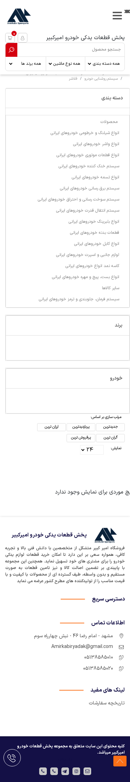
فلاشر (73, 78)
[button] (10, 38)
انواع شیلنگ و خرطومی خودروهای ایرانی (85, 133)
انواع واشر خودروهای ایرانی (96, 144)
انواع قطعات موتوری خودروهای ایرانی (88, 155)
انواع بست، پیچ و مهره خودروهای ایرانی (85, 277)
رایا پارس (65, 759)
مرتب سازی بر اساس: (105, 417)
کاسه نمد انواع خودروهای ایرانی (92, 266)
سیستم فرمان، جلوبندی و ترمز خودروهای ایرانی (79, 299)
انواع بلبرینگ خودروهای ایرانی (94, 222)
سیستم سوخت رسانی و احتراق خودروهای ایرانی (78, 199)
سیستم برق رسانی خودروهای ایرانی (89, 188)
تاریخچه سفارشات (107, 703)
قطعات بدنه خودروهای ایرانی (94, 233)
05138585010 (98, 657)
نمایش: (116, 448)
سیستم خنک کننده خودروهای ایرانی (89, 166)
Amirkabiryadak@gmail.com (82, 646)
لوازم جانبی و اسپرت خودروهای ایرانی (87, 255)
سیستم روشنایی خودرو (101, 78)
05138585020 (98, 668)
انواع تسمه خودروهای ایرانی (95, 177)
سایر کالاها (110, 288)
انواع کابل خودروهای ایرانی (96, 244)
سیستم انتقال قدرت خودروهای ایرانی (87, 210)
